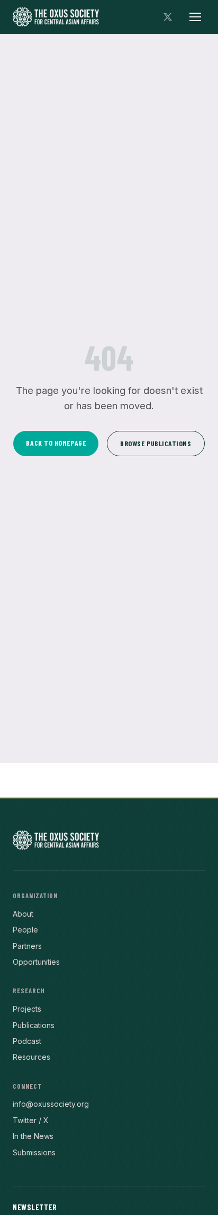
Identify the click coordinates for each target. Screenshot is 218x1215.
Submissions (34, 1152)
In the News (33, 1136)
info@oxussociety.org (51, 1103)
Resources (31, 1056)
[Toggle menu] (195, 16)
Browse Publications (155, 443)
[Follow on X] (167, 17)
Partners (27, 945)
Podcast (27, 1041)
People (25, 929)
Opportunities (36, 961)
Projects (27, 1008)
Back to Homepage (56, 442)
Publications (33, 1025)
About (23, 913)
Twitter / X (31, 1120)
